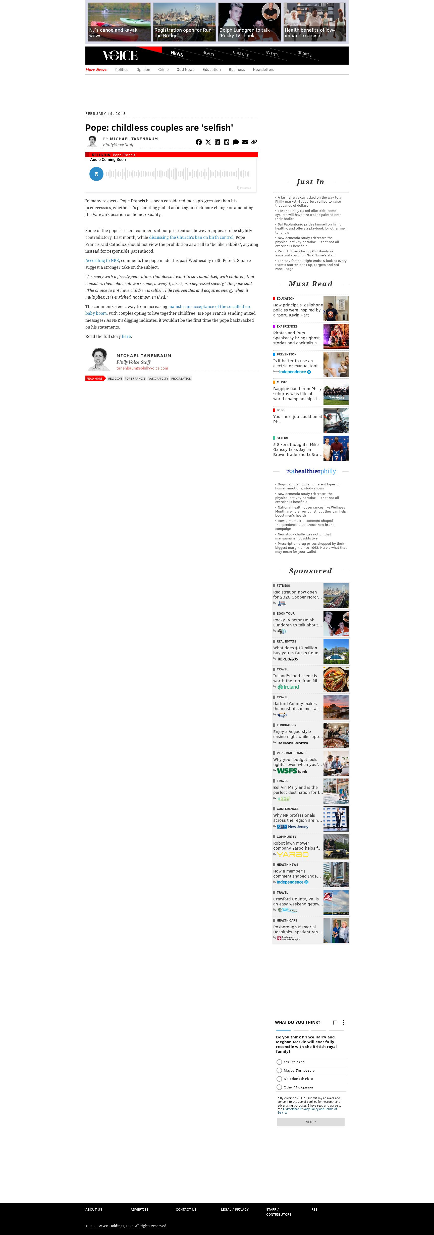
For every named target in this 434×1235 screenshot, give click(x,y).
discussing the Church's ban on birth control (191, 237)
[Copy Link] (254, 143)
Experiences (287, 326)
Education (212, 69)
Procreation (181, 378)
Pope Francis (124, 154)
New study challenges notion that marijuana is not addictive (303, 536)
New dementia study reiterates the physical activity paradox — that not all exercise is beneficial (307, 241)
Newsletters (263, 69)
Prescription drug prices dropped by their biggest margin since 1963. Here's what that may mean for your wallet (311, 547)
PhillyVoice (120, 55)
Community (287, 836)
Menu (93, 55)
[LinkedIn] (217, 143)
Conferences (288, 808)
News (177, 53)
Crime (163, 69)
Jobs (281, 410)
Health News (287, 864)
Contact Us (186, 1209)
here (126, 336)
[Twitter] (208, 143)
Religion (101, 154)
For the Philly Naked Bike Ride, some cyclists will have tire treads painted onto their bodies (308, 214)
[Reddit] (227, 143)
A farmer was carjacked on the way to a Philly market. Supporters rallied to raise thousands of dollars (308, 201)
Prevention (287, 354)
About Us (93, 1209)
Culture (241, 53)
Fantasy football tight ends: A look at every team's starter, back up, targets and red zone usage (311, 264)
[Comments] (236, 143)
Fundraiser (286, 725)
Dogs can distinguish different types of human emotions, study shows (307, 486)
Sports (305, 53)
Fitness (283, 585)
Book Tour (286, 613)
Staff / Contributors (278, 1212)
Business (237, 69)
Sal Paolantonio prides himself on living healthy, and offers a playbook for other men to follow (311, 228)
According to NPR (102, 260)
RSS (314, 1209)
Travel (282, 669)
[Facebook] (199, 143)
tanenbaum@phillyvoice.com (142, 368)
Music (282, 382)
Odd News (186, 69)
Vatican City (158, 378)
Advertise (139, 1209)
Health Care (287, 920)
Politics (121, 69)
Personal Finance (292, 753)
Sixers (282, 438)
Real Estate (286, 641)
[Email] (245, 143)
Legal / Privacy (235, 1209)
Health (208, 53)
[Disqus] (171, 517)
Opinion (143, 69)
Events (273, 53)
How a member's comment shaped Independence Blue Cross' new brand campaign (305, 524)
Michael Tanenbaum (134, 138)
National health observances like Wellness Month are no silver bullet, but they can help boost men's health (310, 511)
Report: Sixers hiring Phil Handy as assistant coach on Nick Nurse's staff (305, 253)
